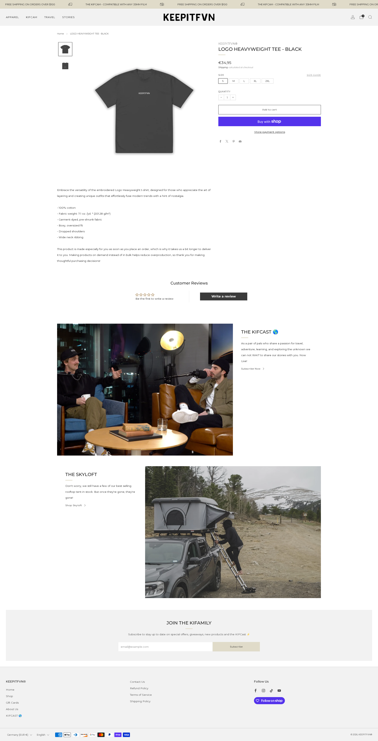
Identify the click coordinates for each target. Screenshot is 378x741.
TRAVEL (49, 17)
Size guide (314, 75)
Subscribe (236, 646)
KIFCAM (31, 17)
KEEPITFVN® (227, 43)
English (41, 734)
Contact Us (137, 681)
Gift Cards (12, 702)
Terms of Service (141, 694)
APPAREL (12, 17)
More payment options (269, 131)
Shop (9, 696)
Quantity (224, 91)
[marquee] (189, 4)
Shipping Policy (140, 701)
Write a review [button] (223, 296)
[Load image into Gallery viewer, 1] (65, 49)
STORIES (68, 17)
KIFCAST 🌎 (14, 715)
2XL (267, 80)
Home (60, 33)
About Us (12, 709)
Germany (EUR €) (17, 734)
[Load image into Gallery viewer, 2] (65, 66)
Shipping (223, 67)
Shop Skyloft (73, 505)
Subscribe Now (251, 368)
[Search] (370, 17)
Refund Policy (139, 688)
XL (255, 80)
